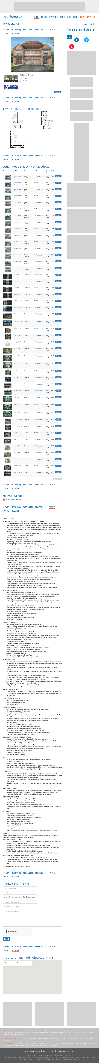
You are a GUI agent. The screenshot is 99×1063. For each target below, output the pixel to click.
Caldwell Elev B (18, 472)
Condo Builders (53, 1044)
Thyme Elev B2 (17, 215)
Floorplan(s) (16, 29)
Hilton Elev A (17, 433)
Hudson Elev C (17, 363)
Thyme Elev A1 (17, 202)
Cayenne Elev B (18, 307)
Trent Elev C (17, 412)
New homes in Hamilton (35, 1033)
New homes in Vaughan (64, 1033)
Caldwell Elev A (18, 465)
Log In (75, 17)
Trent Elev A (17, 397)
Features (52, 29)
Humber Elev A (18, 446)
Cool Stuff (47, 1045)
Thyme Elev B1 (17, 209)
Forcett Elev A (17, 328)
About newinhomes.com (33, 1051)
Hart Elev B (16, 377)
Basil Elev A (17, 287)
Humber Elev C (18, 459)
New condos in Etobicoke (62, 1038)
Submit (6, 938)
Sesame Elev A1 (18, 222)
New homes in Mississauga (59, 1031)
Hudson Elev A (17, 348)
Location (15, 33)
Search (36, 17)
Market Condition (74, 1044)
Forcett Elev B (17, 335)
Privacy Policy (60, 1051)
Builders (44, 17)
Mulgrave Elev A (18, 419)
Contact (7, 33)
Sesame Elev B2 (18, 242)
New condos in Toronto (30, 1038)
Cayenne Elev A (18, 301)
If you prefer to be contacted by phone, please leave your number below (19, 898)
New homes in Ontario (29, 1031)
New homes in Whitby (18, 1034)
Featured (16, 1044)
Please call (40, 176)
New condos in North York (77, 1038)
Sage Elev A (17, 274)
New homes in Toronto (43, 1031)
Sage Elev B (17, 281)
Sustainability (55, 1045)
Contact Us (69, 1051)
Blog (69, 17)
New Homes (32, 1044)
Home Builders (63, 1044)
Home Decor (17, 1045)
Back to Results (89, 23)
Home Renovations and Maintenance (33, 1045)
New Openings (53, 17)
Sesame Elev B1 (18, 235)
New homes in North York (79, 1033)
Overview (6, 29)
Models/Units (28, 29)
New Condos (24, 1044)
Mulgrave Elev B (18, 426)
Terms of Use (50, 1051)
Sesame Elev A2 (18, 228)
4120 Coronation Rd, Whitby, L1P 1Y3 (28, 957)
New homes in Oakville (74, 1031)
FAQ (43, 1051)
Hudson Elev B (17, 356)
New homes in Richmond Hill (19, 1033)
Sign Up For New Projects (87, 17)
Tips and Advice (84, 1044)
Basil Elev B (17, 294)
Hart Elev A (16, 371)
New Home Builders (42, 1044)
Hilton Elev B (17, 439)
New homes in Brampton (49, 1033)
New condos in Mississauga (46, 1038)
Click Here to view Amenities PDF (14, 499)
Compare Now (57, 479)
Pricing (62, 17)
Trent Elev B (17, 404)
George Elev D (17, 342)
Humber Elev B (18, 452)
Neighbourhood (40, 29)
